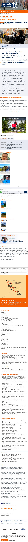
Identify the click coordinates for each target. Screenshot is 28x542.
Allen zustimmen (4, 540)
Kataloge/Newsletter (8, 520)
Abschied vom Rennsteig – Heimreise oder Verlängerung (12, 148)
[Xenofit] (23, 531)
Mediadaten (21, 523)
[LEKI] (4, 531)
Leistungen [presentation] (11, 138)
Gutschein (21, 520)
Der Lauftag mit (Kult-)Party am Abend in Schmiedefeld (12, 145)
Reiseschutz (16, 520)
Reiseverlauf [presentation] (3, 138)
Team (8, 523)
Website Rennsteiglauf (6, 503)
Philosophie (3, 523)
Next (26, 36)
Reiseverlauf (13, 48)
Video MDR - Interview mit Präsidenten (9, 504)
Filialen (15, 523)
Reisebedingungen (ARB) (13, 521)
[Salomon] (14, 531)
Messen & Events (4, 521)
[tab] (3, 139)
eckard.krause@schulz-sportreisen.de (16, 241)
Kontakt (25, 521)
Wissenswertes (5, 196)
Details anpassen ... (12, 540)
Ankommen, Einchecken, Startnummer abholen (13, 142)
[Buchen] (23, 191)
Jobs (11, 523)
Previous (1, 36)
